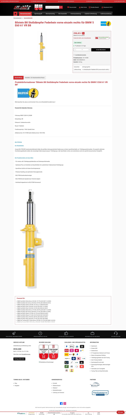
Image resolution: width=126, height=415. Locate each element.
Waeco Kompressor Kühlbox (98, 355)
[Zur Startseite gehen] (22, 7)
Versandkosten (59, 407)
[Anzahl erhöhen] (89, 49)
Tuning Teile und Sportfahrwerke (99, 371)
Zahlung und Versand (58, 392)
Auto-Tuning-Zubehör (96, 360)
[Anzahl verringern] (75, 49)
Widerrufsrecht (56, 385)
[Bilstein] (106, 24)
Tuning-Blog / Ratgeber (21, 379)
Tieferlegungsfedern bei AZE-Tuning (100, 357)
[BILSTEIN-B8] (42, 46)
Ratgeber (17, 385)
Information (94, 342)
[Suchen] (61, 7)
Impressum (94, 346)
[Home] (15, 14)
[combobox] (52, 7)
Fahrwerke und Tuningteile (98, 368)
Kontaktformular (26, 354)
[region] (42, 46)
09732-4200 (17, 349)
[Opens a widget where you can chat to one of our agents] (121, 412)
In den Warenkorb (101, 49)
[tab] (18, 77)
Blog (16, 383)
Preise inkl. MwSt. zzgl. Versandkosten (82, 38)
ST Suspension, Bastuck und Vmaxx (100, 353)
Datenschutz (94, 350)
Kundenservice (57, 379)
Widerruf (55, 388)
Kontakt (55, 383)
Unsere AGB (94, 348)
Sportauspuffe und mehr (97, 362)
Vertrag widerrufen (19, 359)
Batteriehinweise (57, 390)
